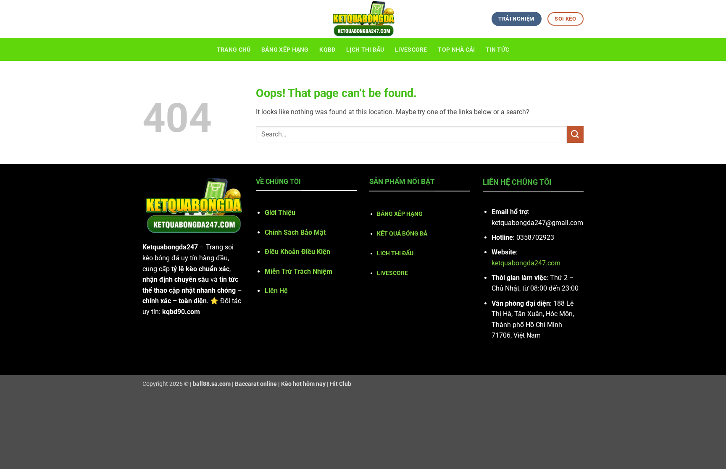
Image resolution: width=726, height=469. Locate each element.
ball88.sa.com (212, 384)
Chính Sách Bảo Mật (295, 232)
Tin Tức (497, 49)
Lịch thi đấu (365, 49)
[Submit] (575, 134)
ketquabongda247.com (526, 263)
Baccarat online (256, 384)
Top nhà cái (456, 49)
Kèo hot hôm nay (303, 384)
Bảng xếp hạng (285, 49)
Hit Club (340, 384)
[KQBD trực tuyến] (363, 19)
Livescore (411, 49)
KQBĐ (327, 49)
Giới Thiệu (280, 213)
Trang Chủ (234, 49)
